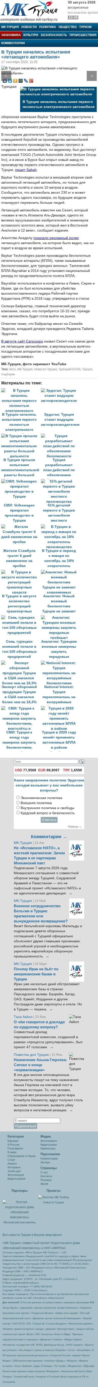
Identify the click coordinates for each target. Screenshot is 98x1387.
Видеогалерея (16, 1178)
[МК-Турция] (31, 10)
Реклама (46, 1179)
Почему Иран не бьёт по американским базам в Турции (36, 974)
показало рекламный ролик (56, 238)
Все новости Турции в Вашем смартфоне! (32, 1235)
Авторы (45, 1162)
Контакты (46, 1176)
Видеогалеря (48, 1144)
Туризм (85, 27)
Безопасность (54, 35)
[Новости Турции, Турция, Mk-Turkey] (53, 1197)
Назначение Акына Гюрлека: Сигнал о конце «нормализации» (40, 1065)
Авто (12, 369)
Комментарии (13, 43)
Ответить (49, 820)
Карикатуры (48, 1148)
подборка (8, 374)
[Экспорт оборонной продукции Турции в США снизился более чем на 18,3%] (21, 663)
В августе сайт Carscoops (22, 341)
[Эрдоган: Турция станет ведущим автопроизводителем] (60, 390)
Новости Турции (45, 369)
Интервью (14, 1167)
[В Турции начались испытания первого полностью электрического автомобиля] (21, 390)
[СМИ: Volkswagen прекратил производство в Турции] (21, 481)
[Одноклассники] (15, 80)
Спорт (11, 1159)
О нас (44, 1172)
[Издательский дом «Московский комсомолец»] (19, 1207)
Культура (30, 35)
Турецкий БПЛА (70, 369)
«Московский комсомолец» (22, 1248)
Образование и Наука (21, 1155)
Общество (68, 27)
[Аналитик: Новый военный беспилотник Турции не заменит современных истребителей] (60, 572)
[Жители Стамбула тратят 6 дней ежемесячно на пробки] (21, 527)
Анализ (12, 1163)
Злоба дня (14, 1171)
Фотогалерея (16, 1174)
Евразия (13, 1140)
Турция (87, 369)
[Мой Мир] (20, 80)
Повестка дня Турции (32, 1055)
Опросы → (75, 826)
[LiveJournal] (26, 80)
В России (13, 1144)
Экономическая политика (41, 798)
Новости (29, 27)
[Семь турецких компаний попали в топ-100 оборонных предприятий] (21, 617)
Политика (47, 27)
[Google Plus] (31, 80)
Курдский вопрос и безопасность (48, 813)
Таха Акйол (23, 1017)
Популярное (15, 1148)
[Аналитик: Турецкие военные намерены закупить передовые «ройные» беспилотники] (60, 617)
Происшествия (83, 35)
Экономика (11, 35)
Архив (44, 1183)
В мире (12, 1152)
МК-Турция (10, 27)
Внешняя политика (36, 803)
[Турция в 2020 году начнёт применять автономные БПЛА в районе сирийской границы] (60, 708)
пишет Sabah (26, 170)
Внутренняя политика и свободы (47, 808)
